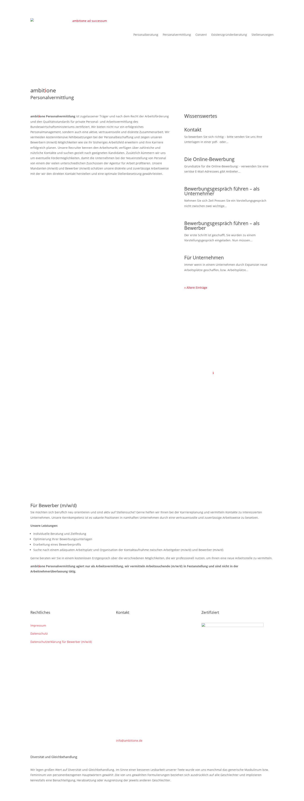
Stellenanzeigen (262, 35)
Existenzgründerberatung (229, 35)
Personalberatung (145, 35)
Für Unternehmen (204, 257)
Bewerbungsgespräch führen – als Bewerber (222, 225)
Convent (201, 35)
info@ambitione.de (129, 741)
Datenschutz (39, 633)
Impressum (38, 625)
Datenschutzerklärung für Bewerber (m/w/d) (61, 642)
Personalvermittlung (177, 35)
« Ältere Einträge (195, 288)
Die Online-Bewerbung (209, 159)
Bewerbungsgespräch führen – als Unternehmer (222, 191)
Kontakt (192, 129)
